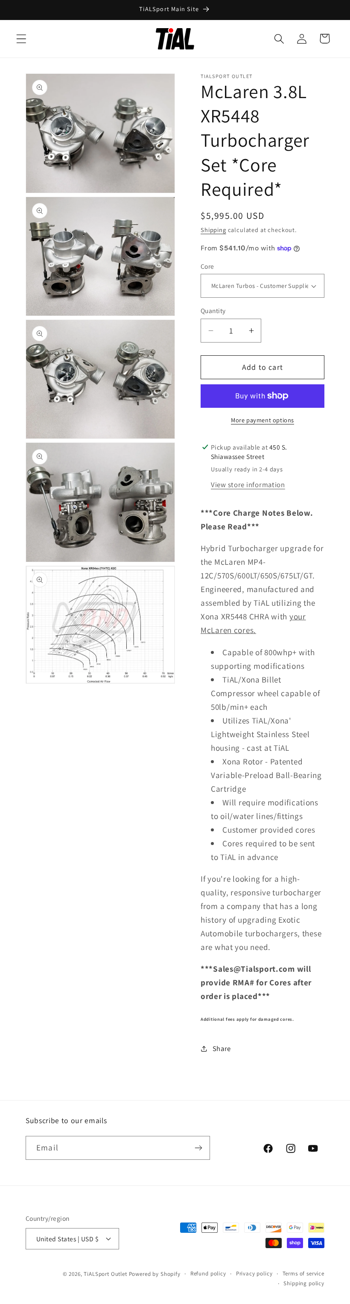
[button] (21, 38)
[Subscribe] (198, 1148)
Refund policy (208, 1273)
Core (207, 266)
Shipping (213, 230)
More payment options (262, 420)
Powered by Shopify (155, 1274)
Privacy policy (254, 1273)
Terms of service (303, 1273)
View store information (248, 484)
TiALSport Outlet (105, 1274)
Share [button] (222, 1048)
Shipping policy (303, 1283)
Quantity (213, 310)
